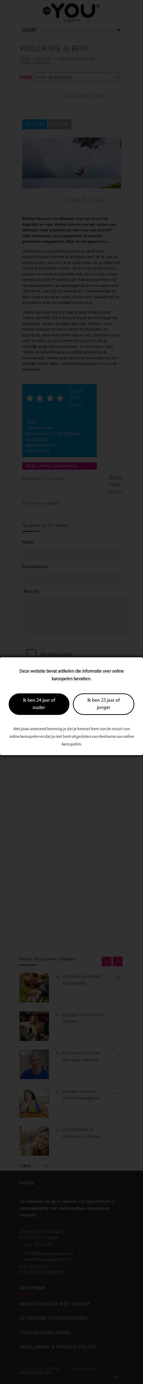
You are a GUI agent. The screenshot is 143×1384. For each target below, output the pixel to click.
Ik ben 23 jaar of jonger (103, 704)
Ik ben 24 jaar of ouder (39, 704)
